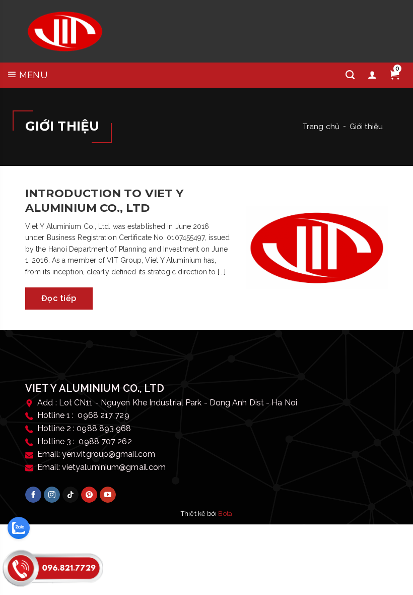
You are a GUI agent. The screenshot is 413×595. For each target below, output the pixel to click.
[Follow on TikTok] (70, 495)
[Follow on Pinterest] (89, 495)
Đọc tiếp (59, 298)
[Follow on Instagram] (52, 495)
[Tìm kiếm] (350, 75)
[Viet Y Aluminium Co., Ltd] (65, 31)
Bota (225, 513)
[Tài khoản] (372, 75)
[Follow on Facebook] (33, 495)
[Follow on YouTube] (108, 495)
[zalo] (19, 528)
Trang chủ (321, 126)
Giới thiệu (366, 126)
